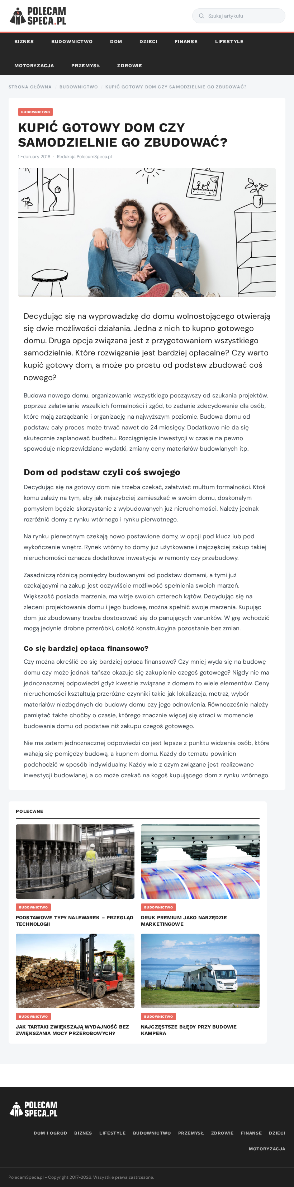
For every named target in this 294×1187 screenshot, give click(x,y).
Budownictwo (72, 41)
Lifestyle (229, 41)
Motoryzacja (34, 65)
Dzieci (148, 41)
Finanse (186, 41)
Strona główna (30, 87)
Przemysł (85, 65)
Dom (116, 41)
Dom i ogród (50, 1133)
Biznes (24, 41)
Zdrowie (129, 65)
